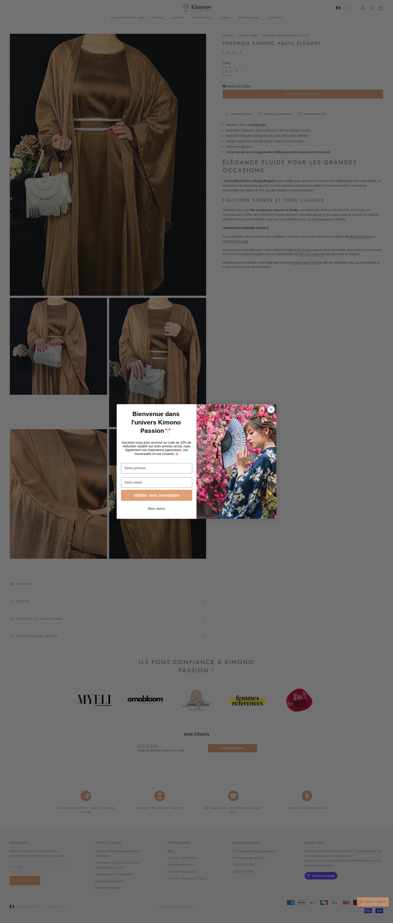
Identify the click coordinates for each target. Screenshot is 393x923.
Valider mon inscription (157, 495)
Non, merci (156, 508)
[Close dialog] (271, 409)
